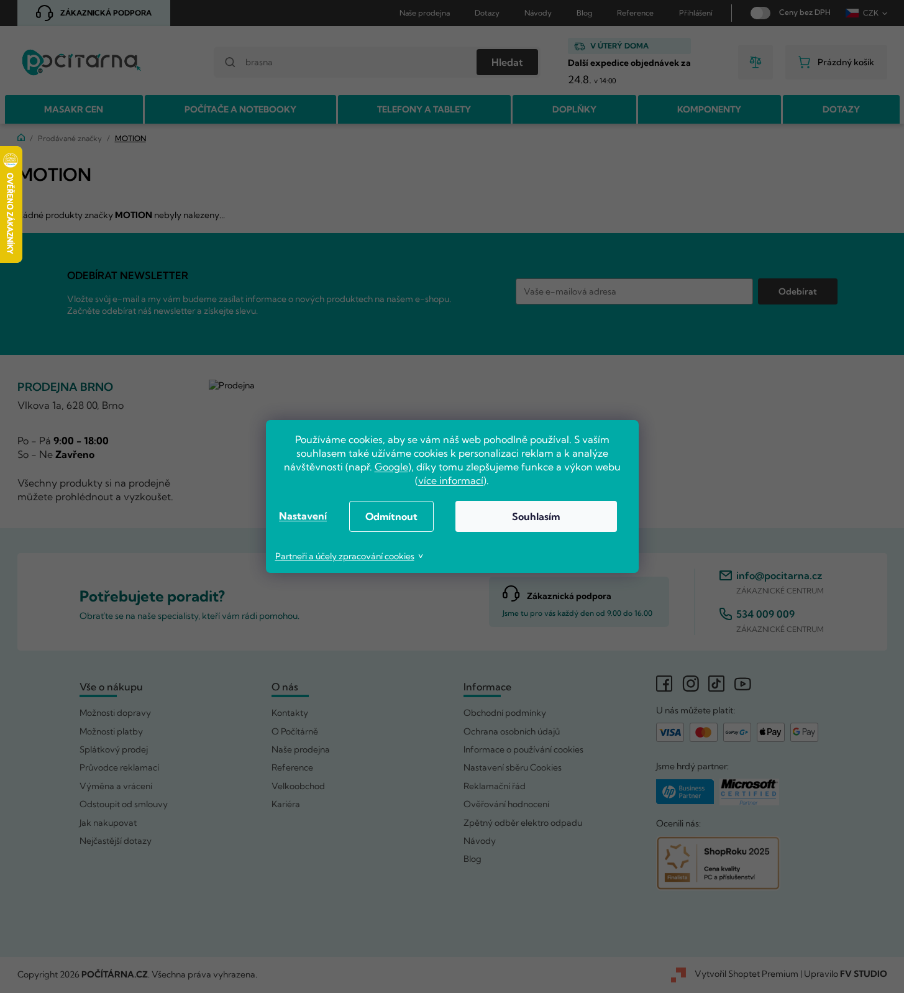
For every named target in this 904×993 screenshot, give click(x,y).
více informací (450, 480)
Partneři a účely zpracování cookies (344, 556)
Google (391, 466)
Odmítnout (391, 516)
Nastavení (303, 516)
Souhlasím (536, 516)
